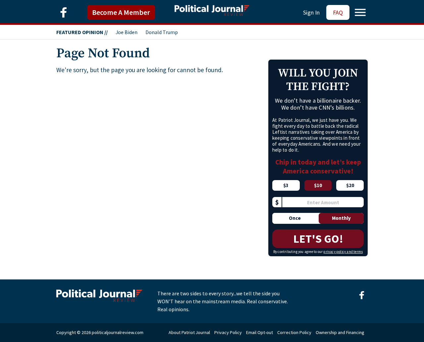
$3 (286, 185)
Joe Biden (126, 32)
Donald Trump (161, 32)
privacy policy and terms (343, 251)
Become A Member (121, 12)
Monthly (341, 218)
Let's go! (318, 239)
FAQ (338, 12)
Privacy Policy (228, 332)
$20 (350, 185)
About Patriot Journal (189, 332)
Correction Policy (294, 332)
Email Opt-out (259, 332)
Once (295, 218)
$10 (318, 185)
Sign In (311, 12)
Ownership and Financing (340, 332)
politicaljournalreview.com (117, 332)
